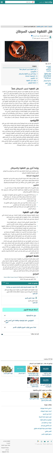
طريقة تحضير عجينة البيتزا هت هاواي (42, 428)
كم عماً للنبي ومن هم (46, 426)
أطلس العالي (48, 431)
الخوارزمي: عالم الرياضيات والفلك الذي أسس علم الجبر (20, 321)
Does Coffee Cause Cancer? (11, 277)
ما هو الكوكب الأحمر (46, 434)
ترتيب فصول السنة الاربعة (45, 417)
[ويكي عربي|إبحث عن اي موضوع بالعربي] (48, 2)
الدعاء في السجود (47, 414)
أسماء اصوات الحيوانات (46, 411)
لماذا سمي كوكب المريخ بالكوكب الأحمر (24, 327)
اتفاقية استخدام (6, 441)
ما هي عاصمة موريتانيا (46, 408)
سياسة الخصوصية (5, 448)
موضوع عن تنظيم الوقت (45, 420)
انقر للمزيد (35, 293)
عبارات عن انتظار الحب (46, 423)
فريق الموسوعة (36, 36)
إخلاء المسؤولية (5, 452)
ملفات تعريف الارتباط (5, 445)
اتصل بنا (8, 443)
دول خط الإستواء (31, 315)
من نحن (7, 450)
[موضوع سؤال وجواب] (3, 283)
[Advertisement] (26, 15)
